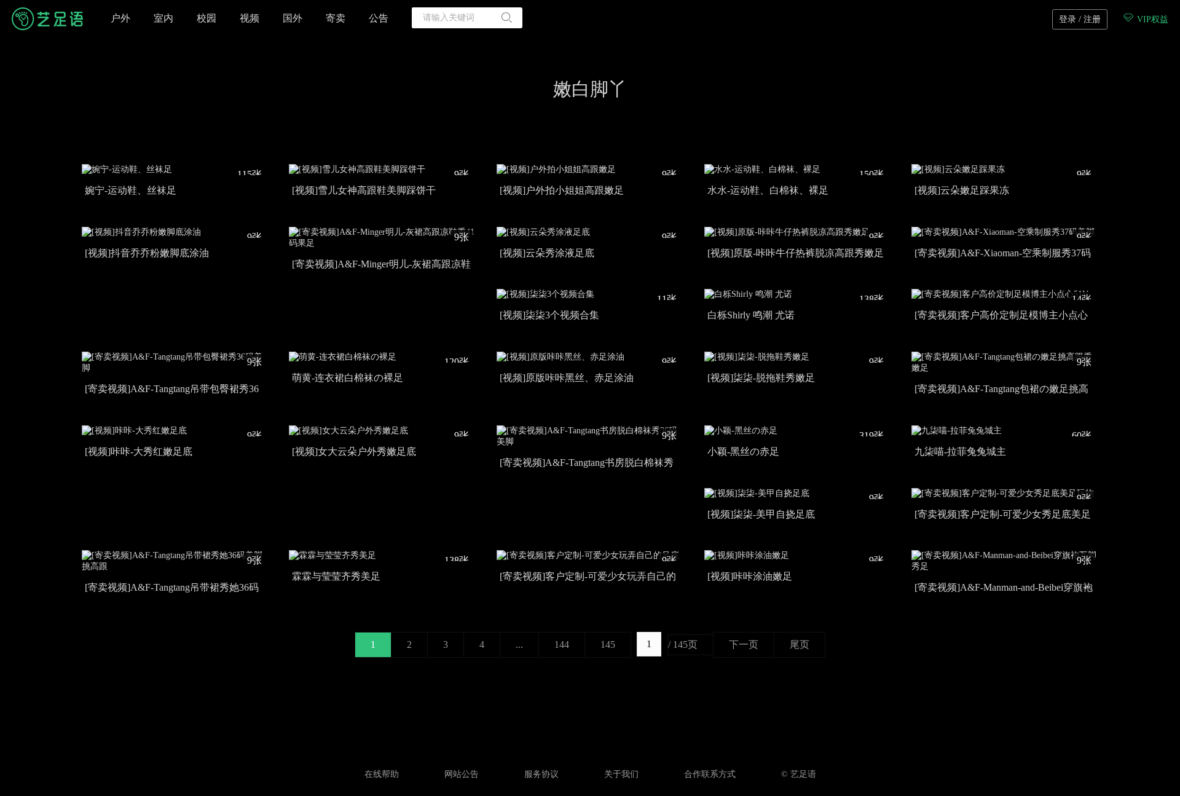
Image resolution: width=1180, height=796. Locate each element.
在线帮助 (381, 774)
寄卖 (335, 18)
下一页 (743, 644)
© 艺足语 (798, 774)
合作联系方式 (710, 774)
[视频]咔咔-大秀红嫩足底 (138, 451)
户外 (120, 18)
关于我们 (621, 774)
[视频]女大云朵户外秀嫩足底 (354, 451)
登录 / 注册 (1080, 19)
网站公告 (461, 774)
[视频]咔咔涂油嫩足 (749, 576)
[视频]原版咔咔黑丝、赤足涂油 (567, 377)
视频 (249, 18)
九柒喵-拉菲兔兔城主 (960, 451)
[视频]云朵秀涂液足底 (547, 253)
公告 (378, 18)
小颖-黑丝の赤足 (743, 451)
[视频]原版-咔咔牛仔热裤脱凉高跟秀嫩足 (795, 253)
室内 (163, 18)
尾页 (799, 644)
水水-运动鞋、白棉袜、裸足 (767, 190)
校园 (206, 18)
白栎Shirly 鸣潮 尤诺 (751, 315)
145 (607, 644)
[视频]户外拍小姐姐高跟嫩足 (562, 190)
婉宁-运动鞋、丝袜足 (130, 190)
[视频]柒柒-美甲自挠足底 (761, 514)
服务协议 (541, 774)
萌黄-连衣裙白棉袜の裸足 (347, 377)
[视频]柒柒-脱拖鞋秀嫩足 (761, 377)
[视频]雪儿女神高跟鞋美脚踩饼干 (364, 190)
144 (561, 644)
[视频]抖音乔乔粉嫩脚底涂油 (147, 253)
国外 (292, 18)
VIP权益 (1151, 19)
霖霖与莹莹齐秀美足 (336, 576)
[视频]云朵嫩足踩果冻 (961, 190)
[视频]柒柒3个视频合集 (549, 315)
